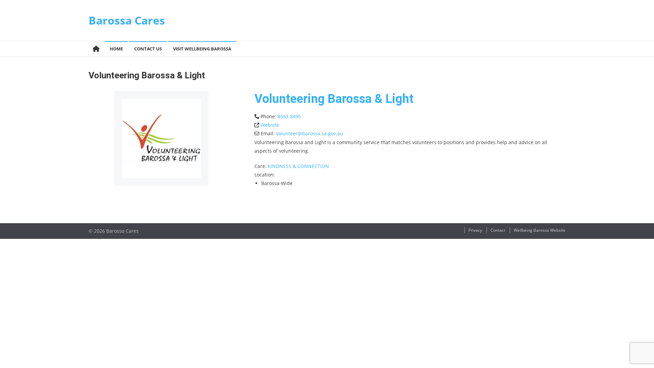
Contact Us (148, 49)
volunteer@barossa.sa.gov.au (309, 133)
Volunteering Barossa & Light (334, 99)
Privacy (475, 230)
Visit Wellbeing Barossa (202, 49)
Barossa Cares (127, 20)
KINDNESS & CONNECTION (298, 166)
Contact (497, 230)
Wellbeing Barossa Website (539, 230)
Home (116, 49)
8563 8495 (289, 116)
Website (270, 125)
